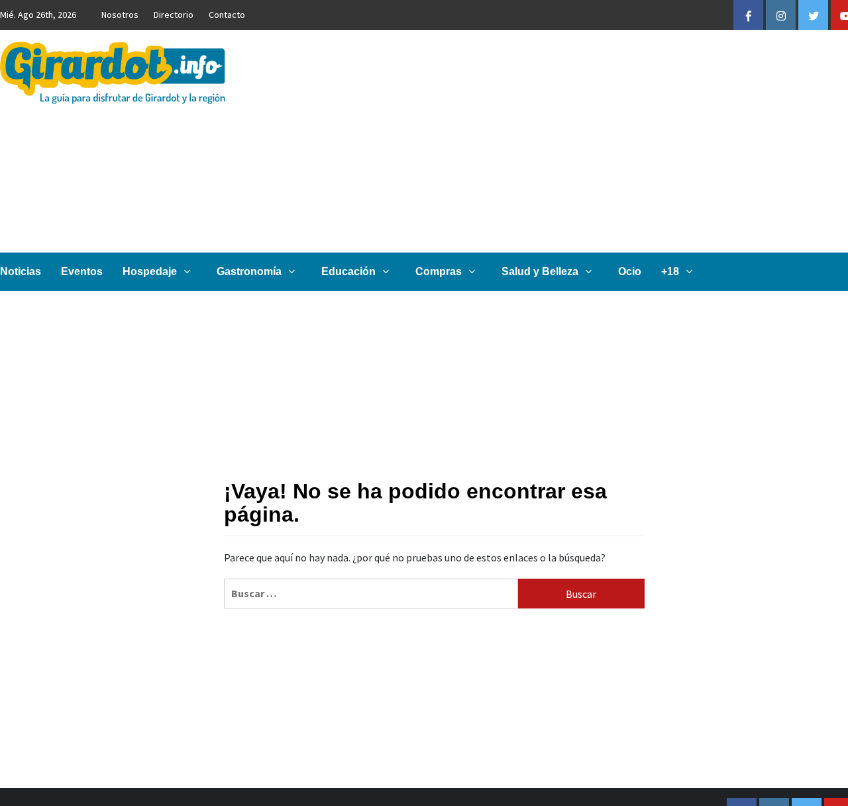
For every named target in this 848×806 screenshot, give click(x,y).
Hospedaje (150, 271)
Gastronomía (249, 271)
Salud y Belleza (540, 271)
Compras (438, 271)
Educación (348, 271)
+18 (670, 271)
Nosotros (119, 15)
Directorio (173, 15)
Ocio (629, 271)
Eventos (82, 271)
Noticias (20, 271)
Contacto (227, 15)
